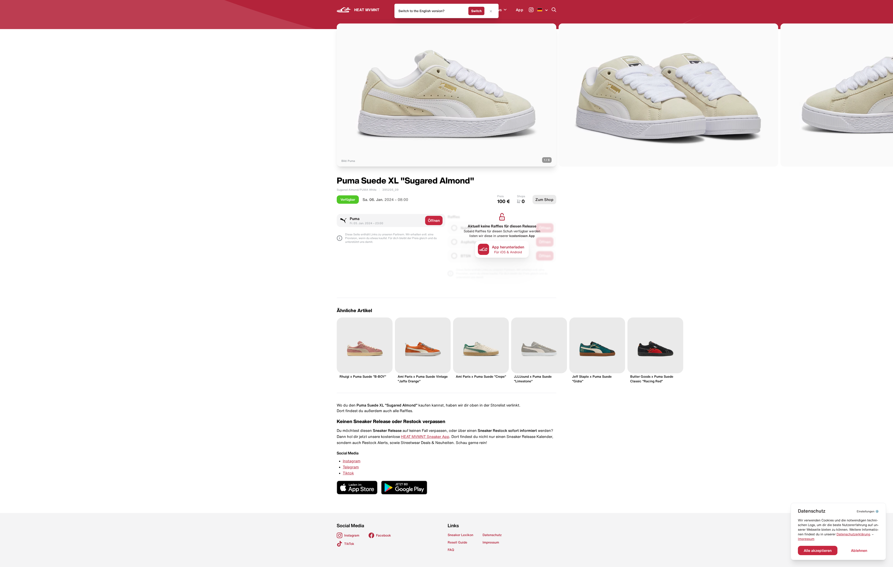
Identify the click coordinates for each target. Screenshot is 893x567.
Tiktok (348, 473)
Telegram (351, 467)
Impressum (806, 538)
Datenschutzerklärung (853, 534)
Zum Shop (544, 199)
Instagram (351, 461)
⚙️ (868, 511)
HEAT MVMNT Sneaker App (425, 436)
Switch (476, 11)
